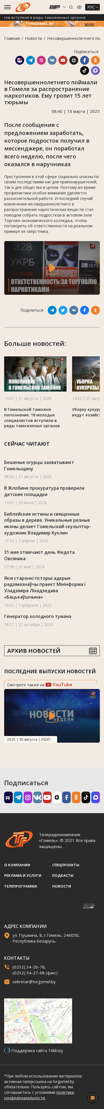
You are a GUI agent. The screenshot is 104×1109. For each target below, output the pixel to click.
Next (49, 739)
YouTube (62, 685)
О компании (17, 864)
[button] (93, 374)
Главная (12, 38)
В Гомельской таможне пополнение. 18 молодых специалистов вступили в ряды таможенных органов (32, 418)
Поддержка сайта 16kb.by (37, 1050)
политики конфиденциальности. (39, 1095)
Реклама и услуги (22, 875)
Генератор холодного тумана (37, 616)
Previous (45, 739)
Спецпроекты (65, 864)
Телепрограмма (20, 886)
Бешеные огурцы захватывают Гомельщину (39, 465)
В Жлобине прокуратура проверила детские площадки (44, 491)
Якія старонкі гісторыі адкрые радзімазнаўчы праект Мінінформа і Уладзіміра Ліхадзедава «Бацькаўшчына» (44, 587)
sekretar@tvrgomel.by (34, 981)
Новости (33, 38)
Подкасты (62, 875)
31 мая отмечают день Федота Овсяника (39, 555)
